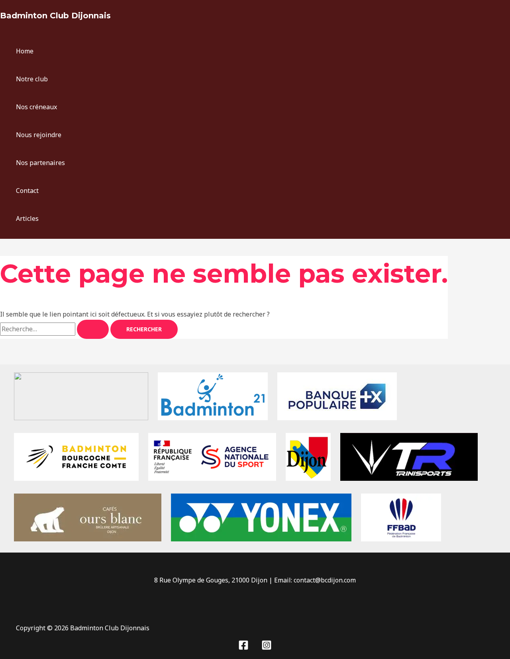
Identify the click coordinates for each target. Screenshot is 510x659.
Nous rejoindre (38, 134)
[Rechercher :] (55, 329)
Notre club (32, 79)
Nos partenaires (40, 162)
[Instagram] (266, 647)
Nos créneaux (36, 106)
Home (24, 51)
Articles (27, 218)
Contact (27, 190)
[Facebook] (243, 647)
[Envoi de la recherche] (93, 329)
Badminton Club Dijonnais (55, 15)
